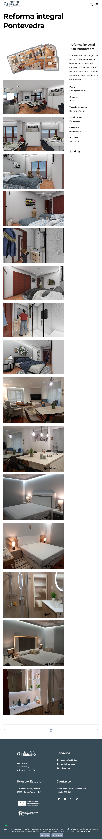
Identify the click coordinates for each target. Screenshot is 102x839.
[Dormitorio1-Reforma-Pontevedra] (33, 643)
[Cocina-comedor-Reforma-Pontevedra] (33, 449)
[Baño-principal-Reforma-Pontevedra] (33, 692)
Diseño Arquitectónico (67, 760)
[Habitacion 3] (33, 208)
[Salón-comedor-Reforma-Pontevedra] (33, 400)
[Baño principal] (33, 320)
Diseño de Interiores (66, 764)
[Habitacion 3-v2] (33, 171)
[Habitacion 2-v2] (33, 283)
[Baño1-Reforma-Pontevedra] (33, 595)
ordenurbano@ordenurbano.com (72, 789)
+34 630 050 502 (64, 792)
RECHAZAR (57, 835)
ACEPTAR (45, 835)
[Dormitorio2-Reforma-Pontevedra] (33, 546)
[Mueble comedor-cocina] (33, 134)
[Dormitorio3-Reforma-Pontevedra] (33, 497)
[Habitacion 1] (33, 357)
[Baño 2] (33, 245)
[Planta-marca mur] (33, 60)
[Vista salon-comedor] (33, 97)
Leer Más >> (85, 831)
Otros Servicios (63, 768)
